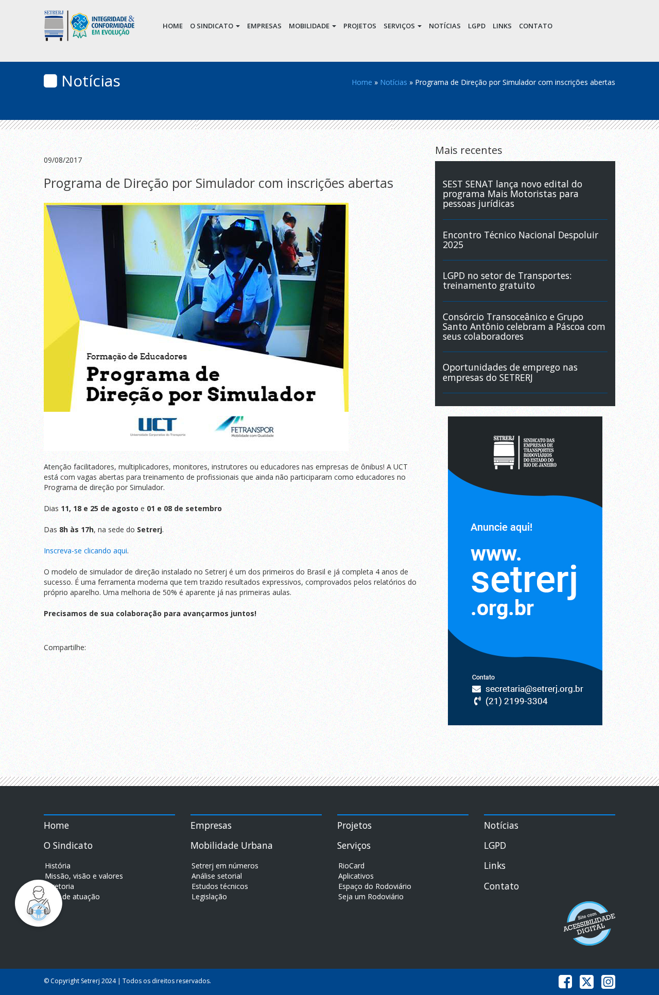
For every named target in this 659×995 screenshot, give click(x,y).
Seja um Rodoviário (371, 896)
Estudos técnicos (220, 886)
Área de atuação (72, 896)
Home (173, 25)
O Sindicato (212, 25)
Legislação (209, 896)
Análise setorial (217, 876)
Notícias (445, 25)
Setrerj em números (225, 865)
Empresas (264, 25)
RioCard (351, 865)
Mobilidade (310, 25)
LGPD (476, 25)
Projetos (359, 25)
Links (502, 25)
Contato (535, 25)
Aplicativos (356, 876)
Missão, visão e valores (84, 876)
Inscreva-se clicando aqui (85, 550)
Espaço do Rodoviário (374, 886)
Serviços (400, 25)
